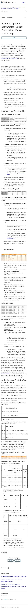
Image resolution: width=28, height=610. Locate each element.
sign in (5, 599)
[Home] (8, 3)
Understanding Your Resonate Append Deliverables (13, 576)
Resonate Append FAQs (7, 581)
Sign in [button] (23, 2)
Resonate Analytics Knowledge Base (9, 7)
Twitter (4, 552)
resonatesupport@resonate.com (9, 58)
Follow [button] (14, 37)
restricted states (11, 238)
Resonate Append (15, 8)
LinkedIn (6, 552)
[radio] (10, 560)
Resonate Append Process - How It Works (11, 579)
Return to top (4, 568)
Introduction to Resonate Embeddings (10, 584)
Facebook (2, 552)
